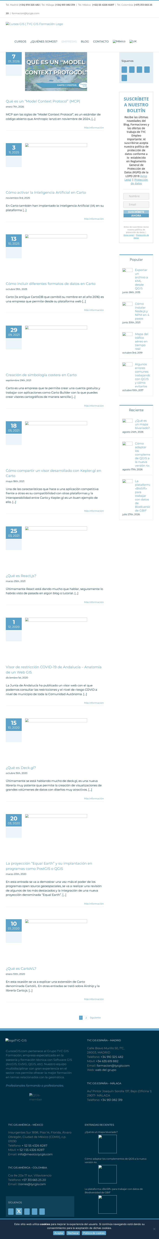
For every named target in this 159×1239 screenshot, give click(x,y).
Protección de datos (139, 181)
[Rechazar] (154, 1229)
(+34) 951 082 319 (65, 4)
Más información (94, 127)
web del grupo (105, 1070)
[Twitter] (132, 69)
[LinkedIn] (124, 78)
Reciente (136, 410)
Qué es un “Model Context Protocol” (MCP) (43, 101)
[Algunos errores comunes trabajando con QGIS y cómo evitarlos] (127, 364)
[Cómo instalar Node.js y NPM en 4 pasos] (127, 304)
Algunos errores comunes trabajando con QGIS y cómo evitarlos (142, 375)
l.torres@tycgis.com (32, 1184)
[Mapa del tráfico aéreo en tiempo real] (127, 334)
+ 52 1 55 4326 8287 (30, 1150)
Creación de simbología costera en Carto (41, 375)
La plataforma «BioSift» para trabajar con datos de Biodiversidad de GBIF (142, 495)
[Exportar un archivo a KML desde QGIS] (127, 270)
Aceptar (58, 1233)
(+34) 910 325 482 (29, 4)
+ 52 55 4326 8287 (34, 1145)
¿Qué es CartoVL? (21, 968)
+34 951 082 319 (111, 1100)
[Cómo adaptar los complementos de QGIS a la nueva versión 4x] (127, 443)
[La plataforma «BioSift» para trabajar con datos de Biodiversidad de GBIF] (127, 481)
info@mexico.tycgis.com (35, 1154)
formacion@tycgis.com (25, 13)
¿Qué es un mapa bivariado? (142, 424)
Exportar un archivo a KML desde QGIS (141, 279)
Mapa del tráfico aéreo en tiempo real (141, 341)
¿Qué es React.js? (21, 576)
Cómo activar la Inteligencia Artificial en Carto (46, 192)
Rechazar (73, 1233)
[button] (148, 41)
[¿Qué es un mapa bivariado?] (127, 421)
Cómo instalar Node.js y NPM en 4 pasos (142, 311)
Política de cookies (94, 1233)
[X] (19, 1211)
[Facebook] (124, 69)
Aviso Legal (129, 235)
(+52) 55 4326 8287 (103, 4)
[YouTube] (139, 69)
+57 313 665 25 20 (34, 1180)
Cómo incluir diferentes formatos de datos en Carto (50, 284)
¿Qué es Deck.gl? (21, 768)
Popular (136, 259)
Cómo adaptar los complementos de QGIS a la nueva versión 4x (142, 454)
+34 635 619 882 (107, 1061)
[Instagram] (147, 69)
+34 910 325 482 (112, 1057)
